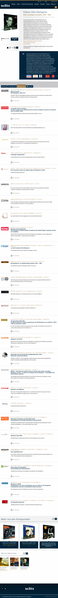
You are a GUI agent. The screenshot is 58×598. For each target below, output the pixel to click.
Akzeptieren (47, 596)
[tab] (4, 86)
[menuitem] (13, 4)
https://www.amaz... (16, 450)
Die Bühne (13, 227)
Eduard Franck (13, 569)
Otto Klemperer (26, 43)
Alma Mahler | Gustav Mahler (29, 544)
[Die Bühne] (5, 228)
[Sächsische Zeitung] (5, 466)
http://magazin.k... (49, 434)
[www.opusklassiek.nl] (5, 262)
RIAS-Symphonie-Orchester (29, 42)
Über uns (53, 4)
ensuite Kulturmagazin (16, 90)
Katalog (13, 4)
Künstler (37, 4)
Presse (48, 4)
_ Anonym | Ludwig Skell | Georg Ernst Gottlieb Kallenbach (9, 545)
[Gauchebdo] (5, 107)
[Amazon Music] (12, 47)
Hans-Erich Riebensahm (28, 41)
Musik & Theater (15, 153)
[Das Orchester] (5, 215)
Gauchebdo (13, 106)
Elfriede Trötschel (38, 41)
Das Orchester (14, 213)
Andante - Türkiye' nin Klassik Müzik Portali (22, 168)
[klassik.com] (5, 434)
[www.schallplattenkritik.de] (5, 354)
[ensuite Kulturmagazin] (5, 90)
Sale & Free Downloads (27, 4)
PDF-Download (16, 100)
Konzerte (42, 4)
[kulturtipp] (5, 501)
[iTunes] (15, 47)
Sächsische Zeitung (16, 465)
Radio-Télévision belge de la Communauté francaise (24, 245)
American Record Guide (16, 199)
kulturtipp (13, 500)
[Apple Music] (8, 47)
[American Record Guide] (5, 200)
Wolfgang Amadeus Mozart (3, 570)
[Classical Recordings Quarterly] (5, 278)
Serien (18, 4)
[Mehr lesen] (37, 97)
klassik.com (14, 434)
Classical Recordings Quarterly (19, 277)
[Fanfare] (5, 139)
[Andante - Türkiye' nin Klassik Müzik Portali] (5, 169)
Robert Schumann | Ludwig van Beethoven (49, 548)
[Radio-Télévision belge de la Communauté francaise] (5, 246)
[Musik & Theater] (5, 153)
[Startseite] (5, 5)
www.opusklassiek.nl (16, 261)
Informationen (54, 596)
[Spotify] (10, 47)
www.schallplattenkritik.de (18, 352)
